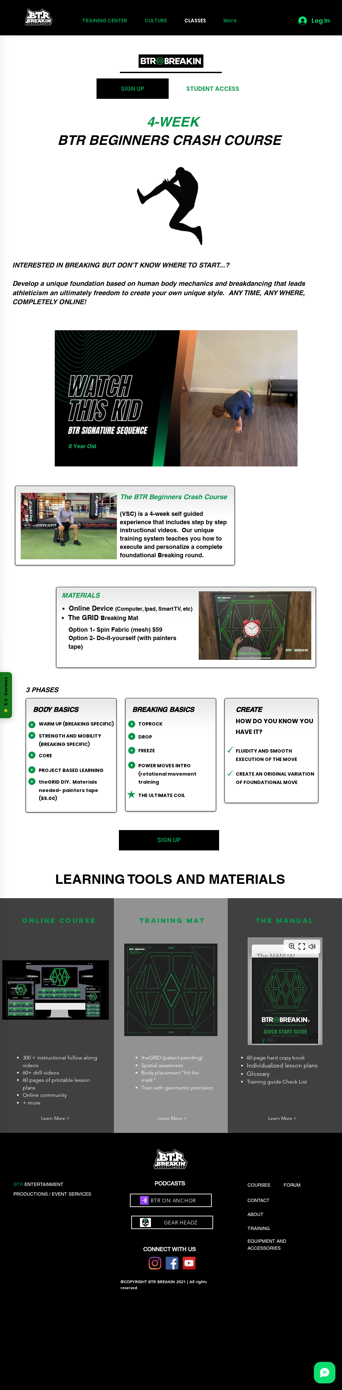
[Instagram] (155, 1263)
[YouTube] (189, 1263)
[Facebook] (172, 1263)
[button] (289, 459)
